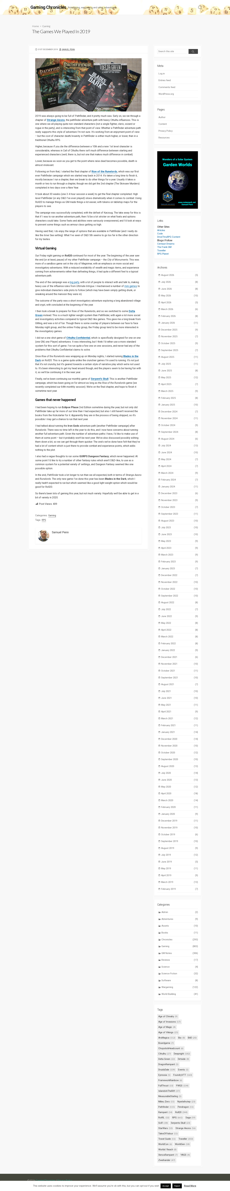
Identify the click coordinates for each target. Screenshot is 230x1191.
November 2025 (179, 336)
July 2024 (179, 445)
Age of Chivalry (167, 1016)
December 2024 (179, 411)
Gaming (46, 26)
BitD (192, 1037)
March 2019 (179, 882)
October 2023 (179, 507)
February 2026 (179, 316)
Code (160, 233)
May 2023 (179, 541)
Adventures (179, 919)
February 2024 (179, 479)
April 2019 (179, 875)
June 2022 (179, 616)
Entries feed (164, 80)
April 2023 (179, 548)
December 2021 (179, 657)
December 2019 (179, 820)
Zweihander (166, 1160)
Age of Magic (167, 1027)
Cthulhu (164, 1053)
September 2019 (179, 841)
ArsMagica (166, 1037)
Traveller (161, 250)
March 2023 (179, 554)
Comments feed (166, 87)
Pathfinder (166, 1107)
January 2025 (179, 404)
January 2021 (179, 732)
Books (179, 932)
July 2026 (179, 282)
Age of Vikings (168, 1032)
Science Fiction (179, 973)
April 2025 (179, 384)
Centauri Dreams (165, 243)
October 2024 (179, 425)
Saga (190, 1117)
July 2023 (179, 527)
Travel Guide (167, 1138)
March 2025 (179, 391)
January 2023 (179, 568)
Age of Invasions (169, 1021)
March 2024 (179, 473)
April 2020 (179, 793)
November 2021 (179, 663)
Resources (164, 137)
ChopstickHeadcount (170, 1048)
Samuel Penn (68, 49)
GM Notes (179, 953)
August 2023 (179, 520)
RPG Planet (163, 253)
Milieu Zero (166, 1101)
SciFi (163, 1122)
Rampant (165, 1112)
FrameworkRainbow (170, 1080)
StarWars (165, 1128)
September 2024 (179, 432)
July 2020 (179, 773)
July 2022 (179, 609)
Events (183, 1069)
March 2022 (179, 636)
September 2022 (179, 595)
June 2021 (179, 698)
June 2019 (179, 861)
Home (35, 26)
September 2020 (179, 759)
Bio (181, 1037)
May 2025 (179, 377)
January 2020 (179, 814)
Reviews (179, 959)
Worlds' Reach (167, 1149)
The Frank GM (164, 247)
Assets (179, 925)
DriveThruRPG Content (168, 236)
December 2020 (179, 739)
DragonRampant (168, 1064)
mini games (130, 286)
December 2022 (179, 575)
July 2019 (179, 854)
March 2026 (179, 309)
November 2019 (179, 827)
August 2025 (179, 357)
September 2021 (179, 677)
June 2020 (179, 779)
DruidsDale (166, 1069)
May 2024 (179, 459)
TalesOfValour (168, 1133)
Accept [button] (165, 1186)
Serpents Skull (180, 1122)
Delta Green (166, 1059)
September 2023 (179, 513)
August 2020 (179, 766)
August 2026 (179, 275)
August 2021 (179, 684)
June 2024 (179, 452)
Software (179, 980)
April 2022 (179, 629)
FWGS (182, 1085)
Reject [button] (177, 1186)
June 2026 (179, 288)
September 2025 (179, 350)
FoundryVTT (182, 1075)
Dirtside (183, 1059)
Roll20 (181, 1112)
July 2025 (179, 363)
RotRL (163, 1117)
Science (179, 966)
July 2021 (179, 691)
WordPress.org (166, 94)
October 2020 (179, 752)
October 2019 (179, 834)
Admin (179, 912)
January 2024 (179, 486)
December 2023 (179, 493)
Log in (161, 73)
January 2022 (179, 650)
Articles (161, 230)
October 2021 (179, 670)
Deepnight (182, 1053)
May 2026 (179, 295)
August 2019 (179, 848)
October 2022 (179, 588)
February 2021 (179, 725)
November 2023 (179, 500)
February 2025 (179, 398)
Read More (190, 1185)
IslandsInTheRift (169, 1091)
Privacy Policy (165, 130)
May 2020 (179, 786)
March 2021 (179, 718)
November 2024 (179, 418)
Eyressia (164, 1075)
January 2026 (179, 322)
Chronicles (179, 939)
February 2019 (179, 889)
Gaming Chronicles (45, 1180)
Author (162, 117)
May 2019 (179, 868)
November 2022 (179, 582)
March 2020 (179, 800)
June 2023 (179, 534)
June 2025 (179, 370)
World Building (179, 994)
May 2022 (179, 623)
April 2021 (179, 711)
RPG (44, 520)
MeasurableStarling (169, 1096)
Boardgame (166, 1043)
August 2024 (179, 438)
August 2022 (179, 602)
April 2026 (179, 302)
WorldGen (182, 1144)
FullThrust (165, 1085)
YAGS (185, 1154)
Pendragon (186, 1107)
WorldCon (165, 1144)
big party (74, 282)
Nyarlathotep (186, 1101)
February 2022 (179, 643)
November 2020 (179, 745)
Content (162, 124)
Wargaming (179, 987)
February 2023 (179, 561)
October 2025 (179, 343)
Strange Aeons (56, 120)
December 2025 (179, 329)
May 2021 (179, 704)
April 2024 (179, 466)
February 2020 (179, 807)
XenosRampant (168, 1154)
